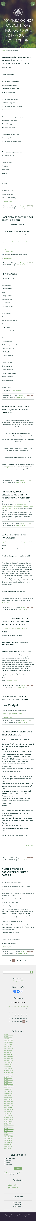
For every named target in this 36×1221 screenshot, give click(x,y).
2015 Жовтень (8, 1093)
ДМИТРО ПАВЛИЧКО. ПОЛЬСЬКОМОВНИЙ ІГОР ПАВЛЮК (15, 872)
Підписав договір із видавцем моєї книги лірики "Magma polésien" (16, 494)
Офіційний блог (13, 1185)
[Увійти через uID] (14, 991)
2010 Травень (8, 1035)
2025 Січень (8, 1148)
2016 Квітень (8, 1097)
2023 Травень (8, 1144)
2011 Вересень (8, 1056)
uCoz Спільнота (13, 1187)
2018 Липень (8, 1111)
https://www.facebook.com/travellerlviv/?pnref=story (18, 242)
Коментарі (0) (20, 208)
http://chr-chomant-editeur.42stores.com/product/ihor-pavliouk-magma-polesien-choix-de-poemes (18, 506)
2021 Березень (9, 1129)
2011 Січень (8, 1046)
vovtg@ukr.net (8, 467)
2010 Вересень (8, 1041)
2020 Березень (9, 1125)
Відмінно (8, 1160)
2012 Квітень (8, 1068)
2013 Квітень (8, 1078)
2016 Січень (8, 1095)
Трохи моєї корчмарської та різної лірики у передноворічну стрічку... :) (17, 60)
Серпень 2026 (18, 1002)
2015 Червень (8, 1092)
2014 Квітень (8, 1088)
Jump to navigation (7, 714)
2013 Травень (8, 1080)
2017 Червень (8, 1101)
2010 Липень (8, 1037)
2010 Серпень (8, 1039)
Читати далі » (7, 201)
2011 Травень (8, 1052)
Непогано (9, 1164)
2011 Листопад (8, 1060)
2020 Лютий (8, 1123)
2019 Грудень (8, 1121)
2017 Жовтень (8, 1103)
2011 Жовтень (8, 1058)
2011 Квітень (8, 1050)
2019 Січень (8, 1113)
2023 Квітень (8, 1143)
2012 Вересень (8, 1076)
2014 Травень (8, 1090)
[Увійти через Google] (21, 991)
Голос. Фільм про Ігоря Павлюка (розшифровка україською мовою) (15, 621)
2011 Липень (8, 1054)
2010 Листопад (8, 1043)
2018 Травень (8, 1109)
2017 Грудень (8, 1107)
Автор (22, 206)
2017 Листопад (8, 1105)
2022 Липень (8, 1141)
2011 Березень (9, 1048)
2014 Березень (9, 1086)
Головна (4, 50)
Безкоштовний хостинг (16, 1217)
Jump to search (17, 714)
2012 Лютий (8, 1066)
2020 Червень (8, 1127)
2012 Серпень (8, 1074)
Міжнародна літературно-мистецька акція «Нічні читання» (16, 409)
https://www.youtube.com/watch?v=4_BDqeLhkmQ (17, 542)
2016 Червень (8, 1099)
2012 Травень (8, 1070)
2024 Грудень (8, 1146)
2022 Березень (9, 1137)
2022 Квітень (8, 1139)
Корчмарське (9, 274)
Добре (8, 1162)
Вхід (22, 981)
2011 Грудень (8, 1062)
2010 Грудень (8, 1045)
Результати (8, 1172)
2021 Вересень (8, 1133)
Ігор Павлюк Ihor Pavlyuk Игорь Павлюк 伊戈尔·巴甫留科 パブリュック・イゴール (18, 30)
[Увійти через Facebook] (18, 991)
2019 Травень (8, 1117)
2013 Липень (8, 1082)
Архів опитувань (18, 1172)
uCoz (25, 1217)
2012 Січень (8, 1064)
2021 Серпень (8, 1131)
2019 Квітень (8, 1115)
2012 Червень (8, 1072)
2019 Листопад (8, 1119)
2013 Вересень (8, 1084)
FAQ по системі (12, 1189)
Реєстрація (16, 981)
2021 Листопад (8, 1135)
